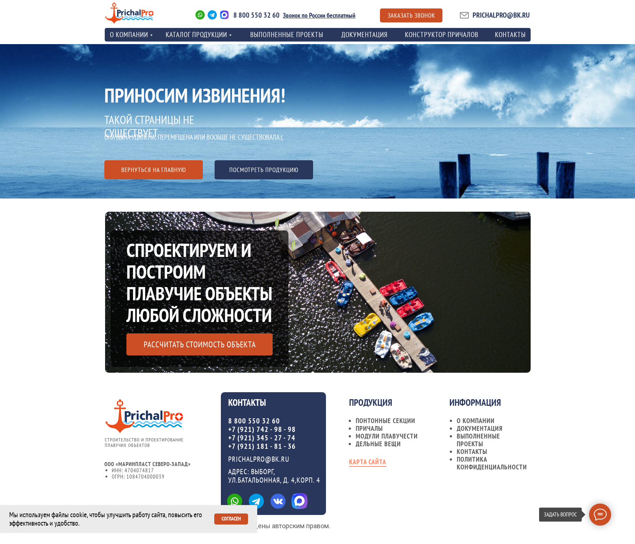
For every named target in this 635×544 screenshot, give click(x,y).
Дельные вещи (378, 444)
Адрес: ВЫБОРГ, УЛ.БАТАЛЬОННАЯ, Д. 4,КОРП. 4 (274, 476)
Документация (364, 34)
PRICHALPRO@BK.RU (501, 15)
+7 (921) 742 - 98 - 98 (262, 429)
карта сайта (367, 462)
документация (480, 428)
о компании (129, 34)
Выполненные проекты (286, 34)
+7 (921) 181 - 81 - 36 (262, 446)
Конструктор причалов (441, 34)
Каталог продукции (196, 34)
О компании (476, 420)
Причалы (369, 428)
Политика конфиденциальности (492, 463)
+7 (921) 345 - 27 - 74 (261, 438)
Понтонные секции (385, 420)
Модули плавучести (387, 436)
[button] (411, 15)
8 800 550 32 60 (256, 15)
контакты (510, 34)
